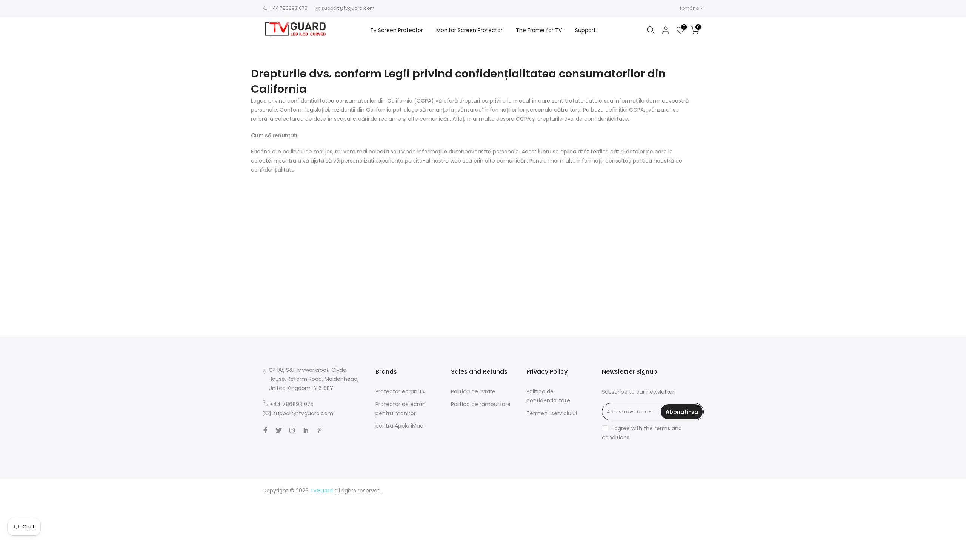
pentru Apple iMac (399, 425)
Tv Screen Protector (396, 30)
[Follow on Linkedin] (305, 430)
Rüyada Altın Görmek (676, 499)
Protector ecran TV (400, 391)
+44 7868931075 (288, 8)
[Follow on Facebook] (265, 430)
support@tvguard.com (348, 8)
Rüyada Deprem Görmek (602, 508)
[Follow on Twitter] (279, 430)
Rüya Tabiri (579, 490)
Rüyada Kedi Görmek (619, 517)
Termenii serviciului (551, 413)
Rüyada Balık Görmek (676, 535)
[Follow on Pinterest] (319, 430)
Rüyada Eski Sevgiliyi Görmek (666, 526)
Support (585, 30)
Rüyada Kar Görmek (621, 535)
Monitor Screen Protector (469, 30)
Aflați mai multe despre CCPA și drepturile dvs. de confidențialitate (540, 119)
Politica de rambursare (481, 404)
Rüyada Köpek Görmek (598, 526)
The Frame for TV (539, 30)
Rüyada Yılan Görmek (619, 499)
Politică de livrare (473, 391)
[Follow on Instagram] (292, 430)
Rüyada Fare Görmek (676, 517)
